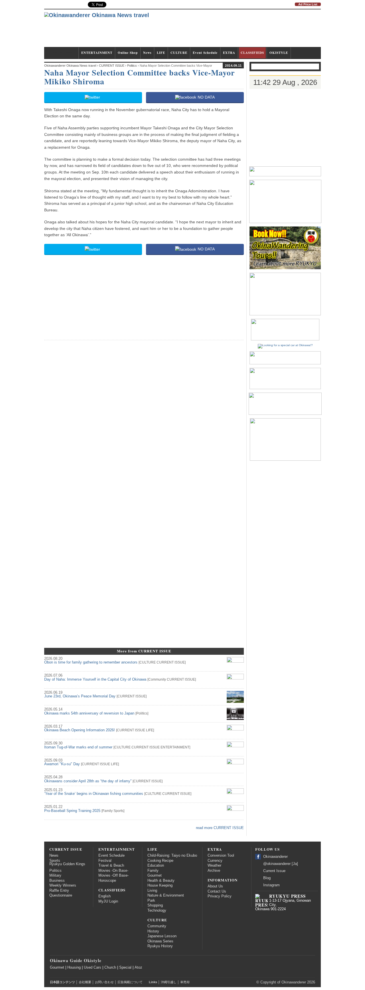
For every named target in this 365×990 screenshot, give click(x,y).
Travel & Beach (111, 865)
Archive (214, 871)
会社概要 (85, 982)
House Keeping (160, 885)
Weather (214, 865)
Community (157, 679)
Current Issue (274, 871)
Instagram (271, 885)
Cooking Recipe (160, 861)
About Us (215, 886)
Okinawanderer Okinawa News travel (70, 65)
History (153, 931)
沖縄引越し (169, 982)
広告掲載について (130, 982)
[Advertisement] (217, 31)
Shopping (155, 905)
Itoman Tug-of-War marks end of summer (78, 747)
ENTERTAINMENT (96, 52)
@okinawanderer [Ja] (280, 864)
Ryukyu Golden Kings (67, 864)
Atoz (138, 967)
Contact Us (217, 891)
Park (151, 901)
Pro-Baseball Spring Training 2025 (72, 811)
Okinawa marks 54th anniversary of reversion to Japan (89, 713)
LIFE (161, 52)
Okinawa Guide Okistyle (76, 960)
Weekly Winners (62, 885)
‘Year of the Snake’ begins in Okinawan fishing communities (93, 794)
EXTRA (229, 52)
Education (155, 865)
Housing (74, 967)
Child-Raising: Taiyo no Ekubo (172, 856)
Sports (118, 811)
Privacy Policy (220, 896)
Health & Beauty (161, 881)
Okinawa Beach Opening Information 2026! (79, 730)
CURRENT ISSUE (61, 52)
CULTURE (179, 52)
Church (110, 967)
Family (107, 811)
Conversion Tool (221, 856)
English (104, 896)
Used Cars (92, 967)
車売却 (185, 982)
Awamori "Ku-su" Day (62, 764)
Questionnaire (60, 895)
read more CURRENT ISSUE (220, 828)
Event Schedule (205, 52)
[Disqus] (144, 416)
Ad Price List (307, 4)
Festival (104, 861)
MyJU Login (108, 901)
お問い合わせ (104, 982)
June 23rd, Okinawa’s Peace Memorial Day (79, 696)
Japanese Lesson (162, 936)
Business (57, 881)
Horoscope (107, 881)
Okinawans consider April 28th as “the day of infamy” (87, 781)
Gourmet (154, 875)
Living (152, 891)
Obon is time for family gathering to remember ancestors (90, 662)
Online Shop (128, 52)
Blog (267, 878)
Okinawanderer (275, 857)
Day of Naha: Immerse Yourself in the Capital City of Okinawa (95, 679)
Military (55, 875)
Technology (156, 911)
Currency (215, 861)
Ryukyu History (160, 946)
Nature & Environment (165, 895)
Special (125, 967)
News (147, 52)
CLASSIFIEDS (252, 52)
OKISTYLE (278, 52)
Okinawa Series (160, 941)
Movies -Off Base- (113, 875)
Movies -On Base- (113, 871)
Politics (141, 713)
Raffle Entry (59, 891)
